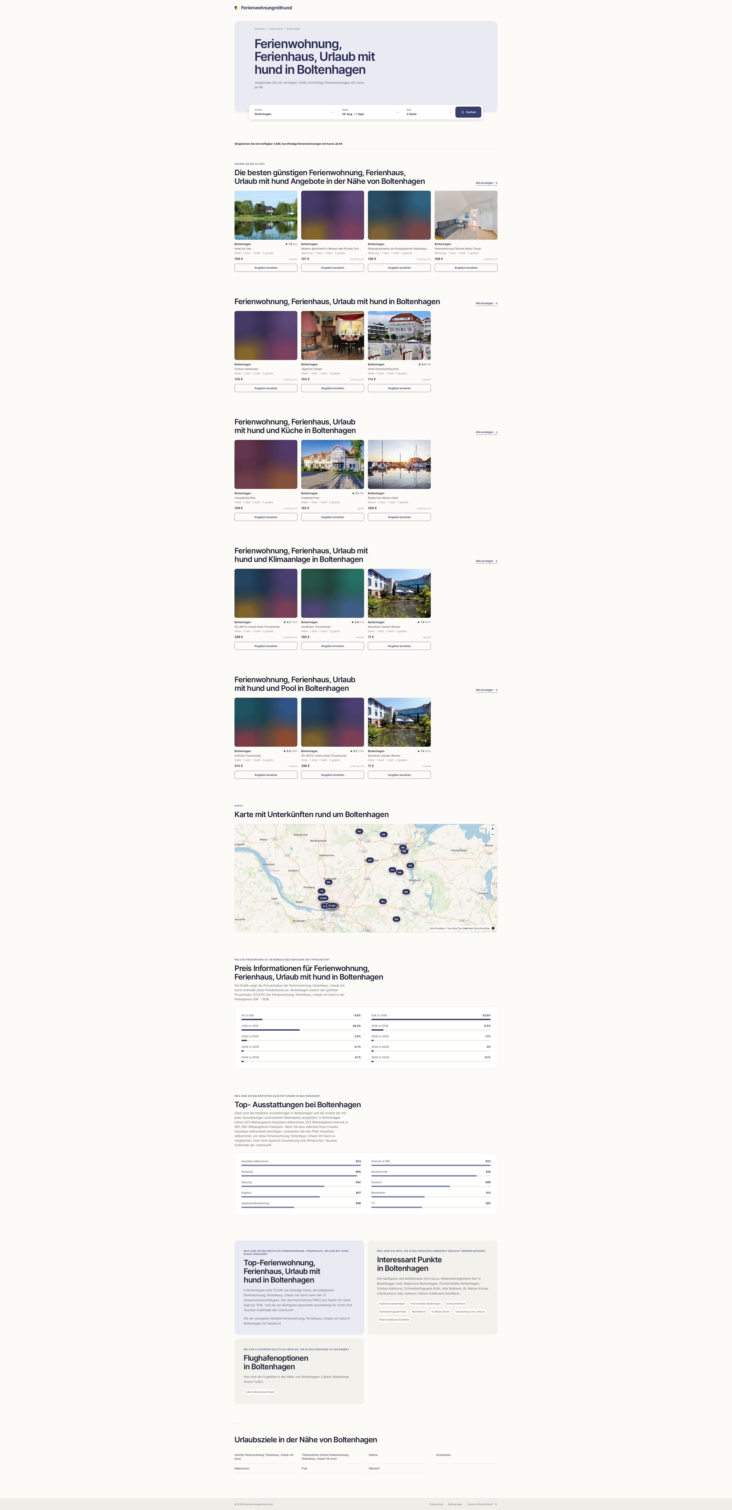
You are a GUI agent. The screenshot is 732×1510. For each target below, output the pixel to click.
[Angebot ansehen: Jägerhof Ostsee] (332, 335)
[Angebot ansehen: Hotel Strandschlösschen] (399, 335)
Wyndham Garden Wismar (384, 626)
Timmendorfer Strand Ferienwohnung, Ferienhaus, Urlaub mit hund (325, 1456)
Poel (304, 1468)
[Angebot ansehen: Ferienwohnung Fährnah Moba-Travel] (466, 215)
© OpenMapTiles (453, 928)
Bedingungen (455, 1504)
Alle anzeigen (487, 182)
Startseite (259, 28)
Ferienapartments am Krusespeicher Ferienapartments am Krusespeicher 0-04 (416, 248)
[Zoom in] (492, 829)
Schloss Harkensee (246, 368)
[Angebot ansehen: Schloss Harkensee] (265, 335)
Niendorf (374, 1468)
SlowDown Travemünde (316, 626)
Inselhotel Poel (310, 497)
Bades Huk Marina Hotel (383, 497)
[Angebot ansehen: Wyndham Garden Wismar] (399, 593)
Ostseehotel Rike (244, 497)
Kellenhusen (241, 1468)
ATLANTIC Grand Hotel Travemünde (257, 626)
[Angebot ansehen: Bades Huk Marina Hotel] (399, 464)
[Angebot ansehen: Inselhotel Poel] (332, 464)
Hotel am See (242, 248)
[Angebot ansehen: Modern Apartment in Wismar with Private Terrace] (332, 215)
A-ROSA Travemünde (247, 755)
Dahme (373, 1454)
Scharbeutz (443, 1454)
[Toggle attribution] (493, 928)
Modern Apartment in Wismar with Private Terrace (332, 248)
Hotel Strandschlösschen (383, 368)
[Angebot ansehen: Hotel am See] (265, 215)
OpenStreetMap (482, 928)
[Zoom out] (492, 834)
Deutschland (276, 28)
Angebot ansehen (266, 267)
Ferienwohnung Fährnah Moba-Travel (458, 248)
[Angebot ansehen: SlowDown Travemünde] (332, 593)
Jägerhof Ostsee (311, 368)
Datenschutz (436, 1504)
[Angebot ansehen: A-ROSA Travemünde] (265, 722)
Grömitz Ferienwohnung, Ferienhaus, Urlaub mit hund (263, 1456)
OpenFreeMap (436, 928)
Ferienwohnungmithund (266, 7)
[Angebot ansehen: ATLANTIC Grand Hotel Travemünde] (265, 593)
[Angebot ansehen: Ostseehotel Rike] (265, 464)
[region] (366, 878)
